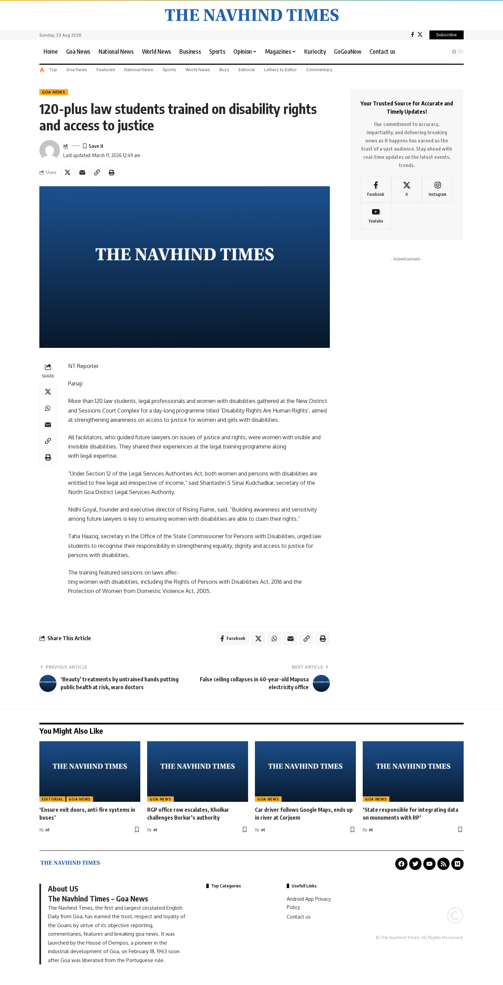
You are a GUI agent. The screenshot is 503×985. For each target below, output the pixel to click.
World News (197, 69)
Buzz (224, 69)
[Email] (82, 172)
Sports (169, 69)
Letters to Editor (280, 69)
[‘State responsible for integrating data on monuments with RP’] (413, 771)
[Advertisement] (407, 342)
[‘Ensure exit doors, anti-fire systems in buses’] (89, 771)
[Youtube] (376, 216)
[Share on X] (67, 172)
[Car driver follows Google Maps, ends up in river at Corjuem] (305, 771)
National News (138, 69)
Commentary (319, 69)
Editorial (246, 69)
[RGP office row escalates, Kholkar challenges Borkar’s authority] (197, 771)
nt (65, 145)
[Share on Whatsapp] (48, 408)
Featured (105, 69)
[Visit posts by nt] (49, 150)
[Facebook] (412, 34)
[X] (420, 34)
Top (53, 69)
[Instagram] (437, 189)
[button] (441, 52)
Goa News (76, 69)
